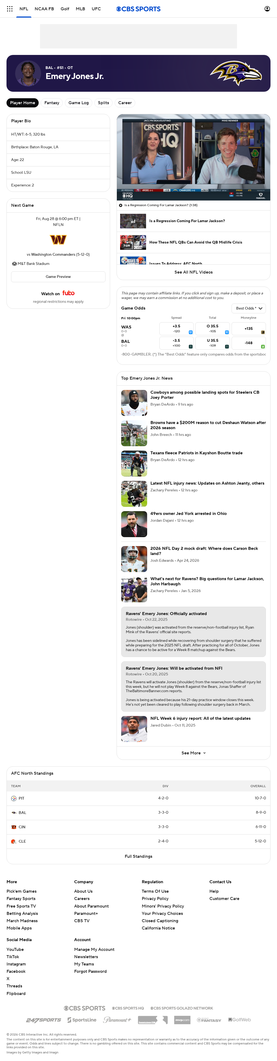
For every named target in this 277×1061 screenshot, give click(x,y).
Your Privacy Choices (162, 913)
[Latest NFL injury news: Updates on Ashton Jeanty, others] (134, 494)
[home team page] (58, 239)
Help (214, 891)
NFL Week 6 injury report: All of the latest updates (200, 718)
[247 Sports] (43, 1019)
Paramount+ (86, 913)
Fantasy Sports (20, 898)
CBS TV (82, 921)
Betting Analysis (22, 913)
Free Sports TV (21, 906)
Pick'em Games (21, 891)
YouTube (15, 949)
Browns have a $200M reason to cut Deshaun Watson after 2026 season (208, 425)
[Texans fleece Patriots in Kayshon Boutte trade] (134, 464)
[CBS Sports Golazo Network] (181, 1007)
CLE (22, 841)
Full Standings (138, 856)
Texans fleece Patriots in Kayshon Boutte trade (196, 453)
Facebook (15, 971)
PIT (21, 798)
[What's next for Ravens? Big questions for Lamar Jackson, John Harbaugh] (134, 589)
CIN (22, 827)
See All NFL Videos (193, 272)
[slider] (193, 184)
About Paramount (91, 906)
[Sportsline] (82, 1019)
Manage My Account (94, 949)
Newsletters (86, 957)
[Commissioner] (153, 1018)
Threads (14, 986)
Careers (82, 898)
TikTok (12, 957)
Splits (103, 103)
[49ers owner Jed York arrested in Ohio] (134, 524)
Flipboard (16, 993)
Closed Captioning (160, 921)
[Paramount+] (117, 1018)
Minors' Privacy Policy (163, 906)
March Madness (22, 921)
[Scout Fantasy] (209, 1019)
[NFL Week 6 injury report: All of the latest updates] (134, 729)
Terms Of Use (155, 891)
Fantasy (51, 103)
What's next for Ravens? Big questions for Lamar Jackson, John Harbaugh (207, 581)
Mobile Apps (19, 928)
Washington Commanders (53, 254)
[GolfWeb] (239, 1020)
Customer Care (224, 898)
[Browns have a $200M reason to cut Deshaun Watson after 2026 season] (134, 433)
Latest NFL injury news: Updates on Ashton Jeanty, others (207, 483)
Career (125, 103)
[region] (193, 157)
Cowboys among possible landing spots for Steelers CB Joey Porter (204, 395)
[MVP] (182, 1018)
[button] (9, 9)
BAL (22, 812)
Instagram (16, 964)
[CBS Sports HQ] (128, 1007)
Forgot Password (90, 971)
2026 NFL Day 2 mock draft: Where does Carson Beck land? (204, 551)
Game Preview (58, 276)
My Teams (84, 964)
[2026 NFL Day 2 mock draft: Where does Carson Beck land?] (134, 559)
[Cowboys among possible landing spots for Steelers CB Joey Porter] (134, 403)
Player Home (22, 103)
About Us (83, 891)
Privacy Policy (155, 898)
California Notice (158, 928)
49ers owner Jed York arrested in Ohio (188, 513)
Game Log (78, 103)
